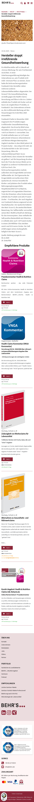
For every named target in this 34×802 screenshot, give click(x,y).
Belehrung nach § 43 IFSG (9, 694)
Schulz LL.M (12, 431)
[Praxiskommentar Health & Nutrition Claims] (13, 261)
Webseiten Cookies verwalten (24, 799)
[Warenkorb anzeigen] (28, 3)
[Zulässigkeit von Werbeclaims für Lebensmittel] (13, 410)
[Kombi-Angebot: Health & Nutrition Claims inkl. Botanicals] (13, 575)
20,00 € (8, 376)
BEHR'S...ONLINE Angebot (9, 671)
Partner (3, 657)
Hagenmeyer (6, 341)
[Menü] (32, 3)
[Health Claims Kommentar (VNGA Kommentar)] (13, 328)
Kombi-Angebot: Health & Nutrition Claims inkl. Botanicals (15, 590)
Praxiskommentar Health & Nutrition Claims (16, 278)
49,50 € (8, 548)
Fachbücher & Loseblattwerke (10, 668)
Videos (3, 654)
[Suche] (22, 3)
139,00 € (8, 614)
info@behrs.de (10, 767)
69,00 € (8, 302)
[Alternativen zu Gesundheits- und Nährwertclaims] (13, 493)
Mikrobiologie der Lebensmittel (11, 697)
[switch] (4, 799)
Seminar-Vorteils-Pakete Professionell (13, 690)
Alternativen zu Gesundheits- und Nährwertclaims (14, 519)
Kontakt (3, 642)
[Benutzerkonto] (25, 3)
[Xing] (14, 712)
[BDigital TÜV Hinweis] (17, 731)
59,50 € (8, 459)
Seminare (4, 674)
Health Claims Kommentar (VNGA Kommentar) (15, 345)
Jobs (3, 651)
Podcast (4, 677)
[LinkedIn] (3, 712)
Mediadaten (5, 648)
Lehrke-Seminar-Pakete (8, 687)
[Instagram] (9, 712)
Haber (3, 274)
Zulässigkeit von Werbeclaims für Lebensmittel (14, 435)
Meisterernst (11, 274)
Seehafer (15, 341)
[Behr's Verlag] (8, 2)
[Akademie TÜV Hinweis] (17, 747)
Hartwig (4, 431)
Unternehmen (5, 645)
